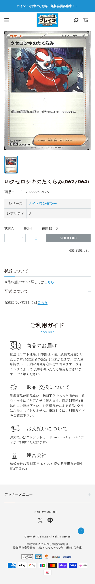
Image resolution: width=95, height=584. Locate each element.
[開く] (76, 20)
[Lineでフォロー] (50, 520)
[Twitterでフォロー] (40, 520)
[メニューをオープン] (6, 20)
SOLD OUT (68, 238)
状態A (9, 228)
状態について (16, 270)
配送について (16, 291)
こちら (49, 282)
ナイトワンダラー (42, 203)
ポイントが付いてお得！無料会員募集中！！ (47, 6)
